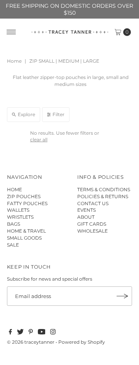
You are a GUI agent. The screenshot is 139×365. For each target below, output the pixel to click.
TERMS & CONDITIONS (103, 189)
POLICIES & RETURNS (102, 196)
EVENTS (86, 210)
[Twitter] (20, 333)
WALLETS (18, 210)
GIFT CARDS (91, 224)
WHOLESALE (92, 231)
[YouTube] (42, 333)
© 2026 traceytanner (30, 342)
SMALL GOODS (24, 238)
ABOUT (86, 217)
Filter (58, 114)
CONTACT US (92, 203)
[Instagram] (53, 333)
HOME (14, 189)
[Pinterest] (31, 333)
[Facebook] (10, 333)
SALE (13, 245)
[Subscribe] (122, 296)
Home (14, 61)
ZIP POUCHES (24, 196)
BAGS (13, 224)
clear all (38, 139)
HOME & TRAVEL (26, 231)
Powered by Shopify (81, 342)
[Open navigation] (11, 32)
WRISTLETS (20, 217)
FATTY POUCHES (27, 203)
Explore (26, 114)
